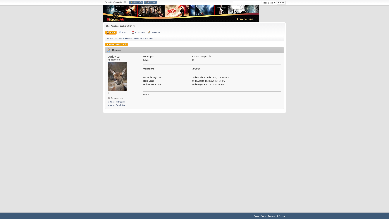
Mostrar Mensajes (116, 101)
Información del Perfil (116, 44)
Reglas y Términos (268, 216)
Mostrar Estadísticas (117, 105)
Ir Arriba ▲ (281, 216)
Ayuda (256, 216)
